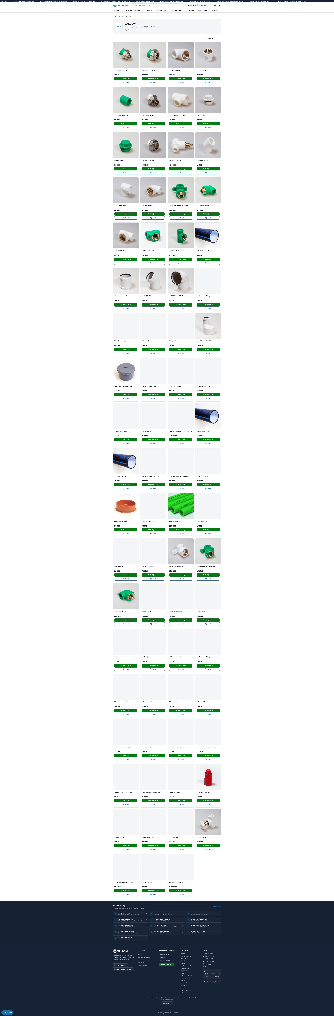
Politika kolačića (185, 968)
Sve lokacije (216, 906)
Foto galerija (184, 983)
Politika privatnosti (186, 966)
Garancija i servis (185, 978)
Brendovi (191, 10)
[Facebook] (212, 981)
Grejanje (118, 10)
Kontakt (216, 10)
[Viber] (204, 981)
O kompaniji (203, 10)
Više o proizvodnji (165, 964)
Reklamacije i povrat (186, 975)
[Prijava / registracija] (215, 5)
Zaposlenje (184, 987)
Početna (115, 16)
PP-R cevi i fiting (164, 954)
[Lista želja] (210, 5)
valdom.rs (167, 1014)
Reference (183, 985)
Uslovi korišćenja (185, 963)
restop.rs (173, 1014)
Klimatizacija (162, 10)
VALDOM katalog (121, 965)
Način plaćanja (185, 970)
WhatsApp (208, 964)
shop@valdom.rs (209, 961)
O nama (183, 953)
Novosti (183, 980)
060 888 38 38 (192, 5)
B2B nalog (203, 5)
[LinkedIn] (215, 981)
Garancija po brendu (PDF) (124, 969)
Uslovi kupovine (185, 961)
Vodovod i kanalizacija (133, 10)
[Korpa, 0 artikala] (219, 5)
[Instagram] (208, 981)
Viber (206, 966)
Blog (182, 992)
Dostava (183, 973)
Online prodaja (185, 958)
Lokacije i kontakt (186, 956)
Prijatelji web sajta (186, 990)
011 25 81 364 (209, 959)
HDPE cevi (163, 957)
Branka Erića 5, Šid (210, 953)
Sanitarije (149, 10)
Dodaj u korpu (127, 78)
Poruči (127, 82)
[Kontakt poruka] (219, 981)
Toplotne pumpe (177, 10)
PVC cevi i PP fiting (165, 960)
